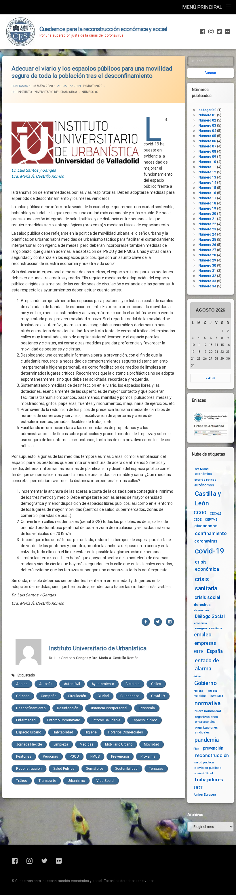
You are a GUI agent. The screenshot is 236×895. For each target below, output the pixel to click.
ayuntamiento (103, 684)
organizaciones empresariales (206, 718)
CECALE (216, 513)
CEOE (198, 519)
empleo (202, 635)
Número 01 (207, 115)
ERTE (198, 651)
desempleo (201, 610)
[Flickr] (227, 32)
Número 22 (207, 224)
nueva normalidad (208, 711)
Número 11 (207, 167)
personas (50, 756)
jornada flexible (29, 744)
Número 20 (207, 214)
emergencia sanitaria (208, 628)
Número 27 (207, 250)
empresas (205, 643)
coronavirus (206, 541)
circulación (77, 696)
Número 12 (207, 172)
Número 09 (207, 157)
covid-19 (158, 696)
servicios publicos (208, 768)
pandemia (207, 740)
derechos (202, 604)
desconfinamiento (30, 708)
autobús (45, 684)
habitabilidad (63, 732)
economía (147, 708)
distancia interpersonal (108, 708)
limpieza (61, 744)
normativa (208, 703)
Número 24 (207, 234)
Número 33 (207, 281)
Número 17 (207, 198)
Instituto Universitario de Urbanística (47, 92)
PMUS (95, 756)
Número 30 (207, 265)
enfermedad (26, 720)
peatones (23, 756)
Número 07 (207, 146)
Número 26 (207, 245)
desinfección (67, 708)
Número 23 (207, 229)
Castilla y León (208, 498)
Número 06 (207, 141)
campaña (48, 696)
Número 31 (207, 271)
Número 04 (207, 131)
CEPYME (211, 519)
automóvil (72, 684)
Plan (196, 748)
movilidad (151, 744)
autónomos (204, 485)
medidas (87, 744)
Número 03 (207, 126)
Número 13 (207, 177)
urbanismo (76, 781)
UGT (198, 788)
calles (156, 684)
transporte (47, 781)
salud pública (64, 769)
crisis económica (207, 565)
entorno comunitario (63, 720)
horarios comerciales (125, 732)
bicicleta (132, 684)
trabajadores (209, 780)
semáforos (95, 769)
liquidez (212, 691)
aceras (22, 684)
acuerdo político (205, 479)
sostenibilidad (126, 769)
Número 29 (207, 260)
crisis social (207, 597)
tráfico (21, 781)
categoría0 (207, 110)
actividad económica (203, 471)
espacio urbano (28, 732)
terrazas (156, 769)
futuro (197, 676)
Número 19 (207, 208)
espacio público (144, 720)
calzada (22, 696)
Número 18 (207, 203)
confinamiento (211, 533)
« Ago (210, 378)
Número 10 (207, 162)
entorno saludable (106, 720)
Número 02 (90, 92)
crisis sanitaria (206, 583)
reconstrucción (29, 769)
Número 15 (207, 188)
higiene (91, 732)
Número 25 (207, 240)
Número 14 (207, 183)
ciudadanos (130, 696)
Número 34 (207, 286)
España (215, 651)
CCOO (200, 512)
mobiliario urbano (118, 744)
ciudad (103, 696)
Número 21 (207, 219)
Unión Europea (205, 794)
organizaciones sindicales (206, 729)
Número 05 (207, 136)
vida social (105, 781)
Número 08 (207, 151)
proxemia (147, 756)
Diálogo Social (210, 616)
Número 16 (207, 193)
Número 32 (207, 276)
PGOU (74, 756)
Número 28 (207, 255)
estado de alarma (207, 664)
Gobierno (205, 683)
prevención (120, 756)
